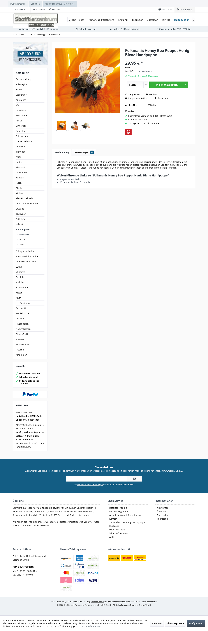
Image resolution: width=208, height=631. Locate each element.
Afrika (19, 120)
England (20, 208)
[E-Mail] (128, 132)
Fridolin (20, 282)
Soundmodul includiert (27, 256)
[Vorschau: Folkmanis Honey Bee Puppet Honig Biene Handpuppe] (61, 125)
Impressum (163, 518)
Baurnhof (20, 131)
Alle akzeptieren (175, 623)
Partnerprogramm (118, 511)
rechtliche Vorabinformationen (125, 515)
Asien (18, 156)
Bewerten (162, 98)
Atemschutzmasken (26, 261)
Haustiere (21, 110)
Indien (19, 162)
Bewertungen (83, 152)
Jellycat (19, 224)
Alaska (19, 188)
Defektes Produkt (118, 507)
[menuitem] (185, 9)
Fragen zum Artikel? (138, 98)
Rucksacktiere (23, 308)
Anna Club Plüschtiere (27, 203)
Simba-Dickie (22, 334)
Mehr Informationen (92, 626)
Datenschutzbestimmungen (90, 484)
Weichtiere (21, 115)
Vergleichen (134, 94)
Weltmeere (21, 193)
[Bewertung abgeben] (157, 59)
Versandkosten (97, 601)
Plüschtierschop (18, 3)
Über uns (161, 511)
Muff (18, 297)
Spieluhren (21, 277)
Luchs (19, 266)
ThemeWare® (145, 605)
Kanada (20, 177)
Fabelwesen (22, 136)
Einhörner (21, 125)
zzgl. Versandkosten (143, 71)
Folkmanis (23, 234)
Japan (19, 182)
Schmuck (35, 3)
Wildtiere (20, 271)
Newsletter (162, 507)
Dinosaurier (22, 172)
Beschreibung (62, 152)
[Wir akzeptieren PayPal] (30, 394)
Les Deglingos (23, 303)
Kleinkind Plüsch (24, 198)
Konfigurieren (196, 623)
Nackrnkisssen (23, 328)
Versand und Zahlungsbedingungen (127, 522)
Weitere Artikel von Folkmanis (74, 182)
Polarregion (22, 84)
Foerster (20, 339)
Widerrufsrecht (117, 529)
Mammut (20, 167)
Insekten (20, 318)
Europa (19, 89)
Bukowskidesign (24, 79)
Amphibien (21, 354)
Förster (22, 239)
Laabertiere (22, 94)
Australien (21, 99)
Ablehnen (157, 623)
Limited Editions (24, 141)
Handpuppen (23, 229)
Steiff (21, 244)
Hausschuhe (22, 287)
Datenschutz (163, 515)
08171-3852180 (23, 567)
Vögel (18, 105)
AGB (111, 536)
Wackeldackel (23, 313)
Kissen (19, 292)
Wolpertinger (22, 344)
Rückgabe (114, 525)
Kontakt (113, 518)
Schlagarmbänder (25, 251)
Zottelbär (20, 219)
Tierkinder (21, 151)
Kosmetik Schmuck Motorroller (59, 3)
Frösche (20, 349)
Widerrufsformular (119, 533)
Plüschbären (22, 323)
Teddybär (21, 213)
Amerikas (20, 146)
